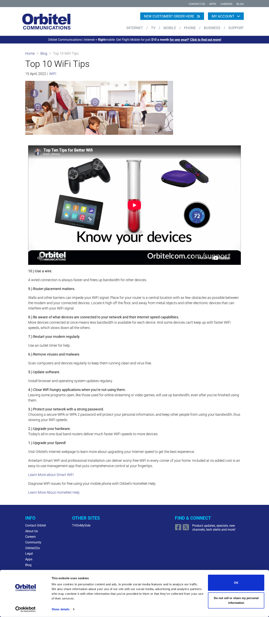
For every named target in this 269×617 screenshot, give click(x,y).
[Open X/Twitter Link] (186, 529)
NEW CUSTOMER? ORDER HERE (169, 16)
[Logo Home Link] (49, 21)
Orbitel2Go (32, 548)
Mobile (170, 28)
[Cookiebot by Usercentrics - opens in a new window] (25, 609)
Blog (240, 4)
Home (30, 53)
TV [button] (153, 28)
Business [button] (212, 28)
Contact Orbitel (35, 525)
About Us (31, 531)
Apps (212, 4)
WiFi (52, 74)
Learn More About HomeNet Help (54, 492)
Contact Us (197, 4)
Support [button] (236, 28)
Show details (61, 609)
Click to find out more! (205, 40)
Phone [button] (190, 28)
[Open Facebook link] (178, 529)
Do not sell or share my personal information (236, 600)
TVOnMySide (81, 525)
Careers (226, 4)
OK (236, 582)
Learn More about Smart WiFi (51, 475)
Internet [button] (135, 28)
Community (33, 542)
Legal (29, 553)
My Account (223, 16)
